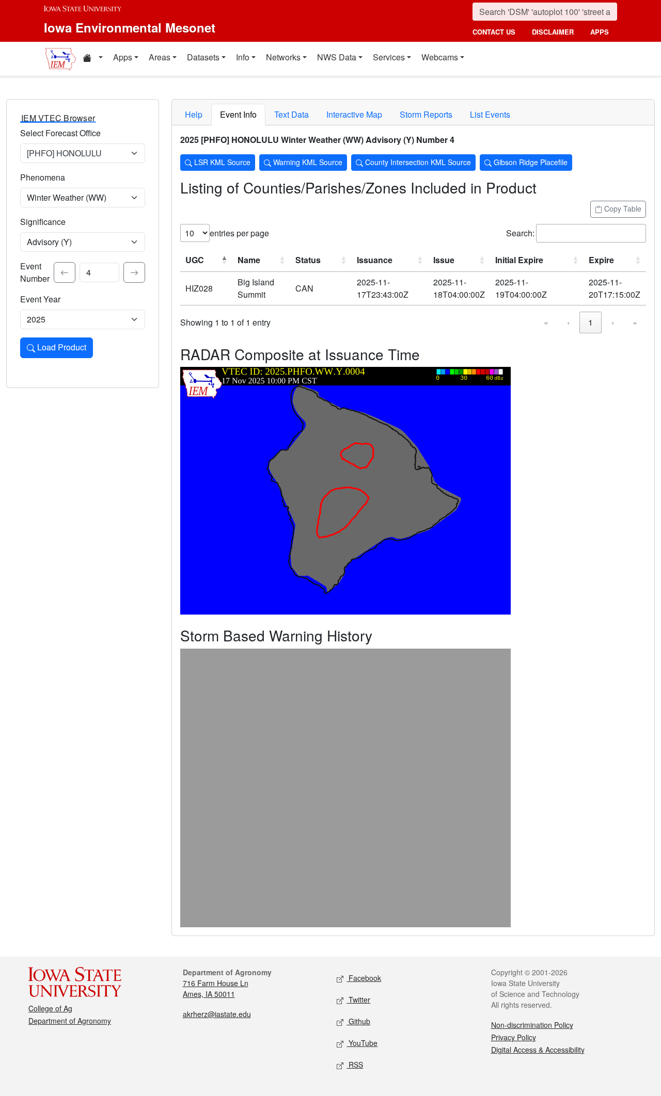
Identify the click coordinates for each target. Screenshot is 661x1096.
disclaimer (553, 32)
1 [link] (590, 322)
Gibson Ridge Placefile (530, 162)
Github (358, 1021)
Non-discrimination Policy (532, 1025)
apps (599, 32)
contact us (494, 32)
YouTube (362, 1043)
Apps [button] (122, 57)
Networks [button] (283, 57)
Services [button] (389, 57)
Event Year (40, 299)
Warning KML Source (306, 162)
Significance (43, 222)
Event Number (35, 272)
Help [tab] (193, 114)
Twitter (358, 999)
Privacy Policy (513, 1037)
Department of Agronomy (69, 1021)
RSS (355, 1064)
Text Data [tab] (291, 114)
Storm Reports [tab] (426, 114)
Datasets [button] (203, 57)
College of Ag (50, 1008)
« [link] (546, 322)
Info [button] (242, 57)
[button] (92, 59)
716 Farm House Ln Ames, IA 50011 (215, 988)
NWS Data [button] (336, 57)
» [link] (635, 322)
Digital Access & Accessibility (538, 1049)
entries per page (239, 233)
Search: (520, 233)
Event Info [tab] (238, 114)
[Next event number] (134, 272)
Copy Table (621, 208)
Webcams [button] (439, 57)
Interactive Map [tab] (354, 114)
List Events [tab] (490, 114)
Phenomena (42, 177)
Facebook (364, 978)
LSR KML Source (221, 162)
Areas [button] (159, 57)
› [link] (612, 322)
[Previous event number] (64, 272)
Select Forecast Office (60, 133)
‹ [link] (568, 322)
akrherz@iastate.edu (217, 1014)
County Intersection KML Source (417, 162)
